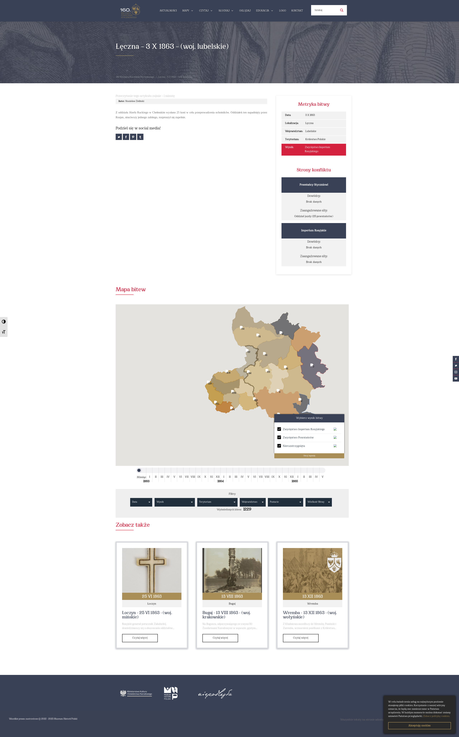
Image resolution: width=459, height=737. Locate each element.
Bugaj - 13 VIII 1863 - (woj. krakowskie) (226, 615)
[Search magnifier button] (341, 10)
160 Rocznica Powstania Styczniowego (135, 77)
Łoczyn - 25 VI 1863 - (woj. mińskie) (147, 615)
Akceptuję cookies (419, 725)
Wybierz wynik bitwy (309, 418)
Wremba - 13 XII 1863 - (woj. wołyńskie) (310, 615)
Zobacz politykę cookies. (436, 716)
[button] (292, 459)
